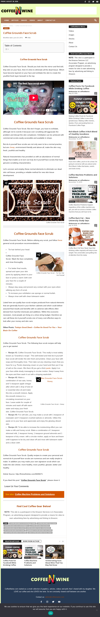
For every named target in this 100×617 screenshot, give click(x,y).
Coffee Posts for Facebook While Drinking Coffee (9, 562)
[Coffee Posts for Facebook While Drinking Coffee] (12, 552)
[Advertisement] (66, 10)
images (71, 35)
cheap (12, 147)
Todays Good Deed (23, 327)
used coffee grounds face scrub (15, 533)
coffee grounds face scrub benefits (16, 526)
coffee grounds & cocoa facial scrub (22, 523)
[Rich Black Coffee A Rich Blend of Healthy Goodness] (83, 150)
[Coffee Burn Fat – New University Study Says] (83, 237)
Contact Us (50, 20)
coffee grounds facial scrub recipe (38, 528)
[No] (96, 610)
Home (6, 20)
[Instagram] (89, 2)
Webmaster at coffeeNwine (79, 91)
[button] (95, 20)
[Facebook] (85, 2)
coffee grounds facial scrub (14, 528)
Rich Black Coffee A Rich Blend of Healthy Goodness (83, 132)
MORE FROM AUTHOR (31, 541)
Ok (50, 613)
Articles (14, 20)
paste (48, 368)
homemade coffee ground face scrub (39, 530)
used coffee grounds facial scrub (40, 533)
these (60, 240)
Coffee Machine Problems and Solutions (30, 562)
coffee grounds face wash (40, 526)
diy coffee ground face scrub (14, 530)
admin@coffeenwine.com (54, 597)
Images (24, 20)
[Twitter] (93, 2)
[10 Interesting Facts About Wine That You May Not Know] (54, 552)
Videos (32, 20)
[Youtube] (97, 2)
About (40, 20)
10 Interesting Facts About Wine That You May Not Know (54, 562)
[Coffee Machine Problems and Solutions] (33, 552)
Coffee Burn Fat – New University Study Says (79, 219)
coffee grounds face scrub (47, 523)
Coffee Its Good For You (44, 327)
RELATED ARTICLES (12, 541)
